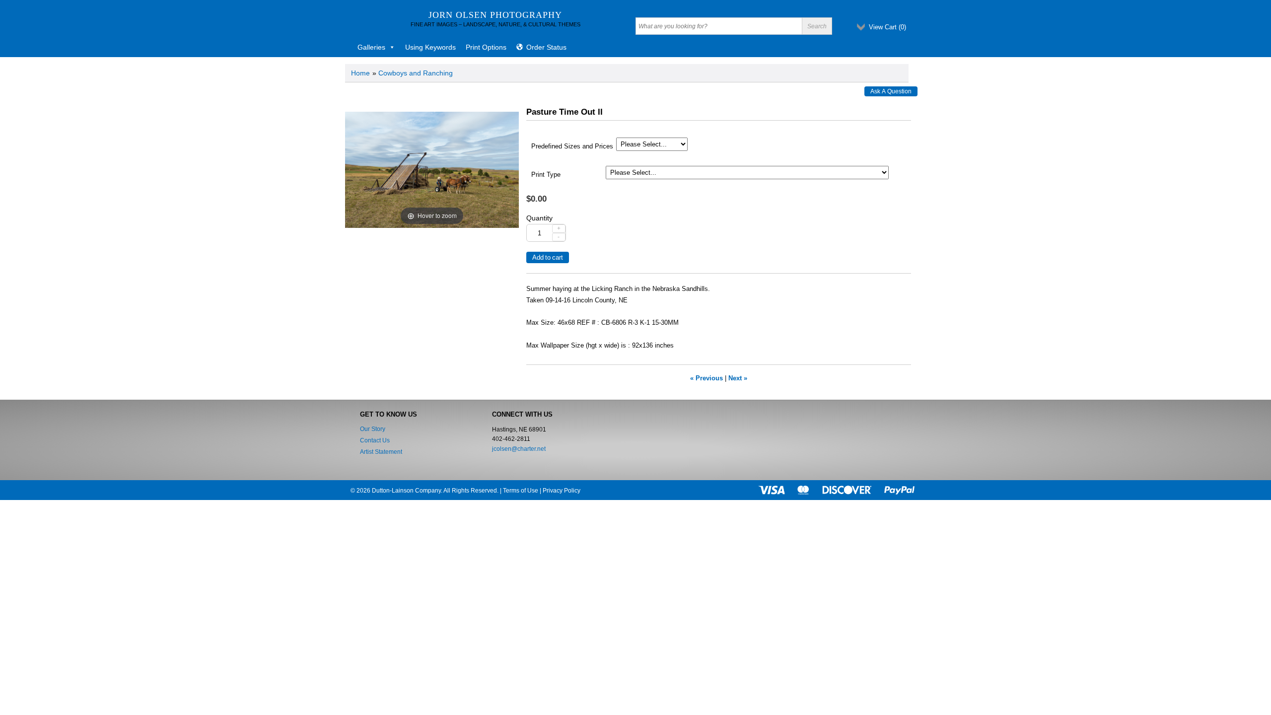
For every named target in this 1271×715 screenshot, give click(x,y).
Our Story (372, 429)
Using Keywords (430, 47)
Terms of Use (520, 490)
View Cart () (887, 27)
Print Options (486, 47)
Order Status (546, 47)
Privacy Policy (561, 490)
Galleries (371, 47)
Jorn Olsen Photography (495, 15)
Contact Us (375, 440)
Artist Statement (381, 451)
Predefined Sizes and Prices (572, 146)
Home (360, 73)
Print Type (546, 174)
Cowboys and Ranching (415, 73)
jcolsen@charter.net (519, 448)
